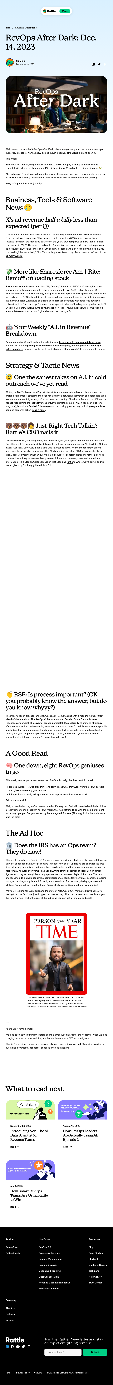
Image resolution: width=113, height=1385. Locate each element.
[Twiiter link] (23, 1346)
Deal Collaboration (49, 1276)
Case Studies (96, 1253)
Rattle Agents (13, 1253)
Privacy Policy (23, 1373)
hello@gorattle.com (87, 1044)
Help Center (95, 1276)
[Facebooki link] (18, 1346)
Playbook (93, 1259)
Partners (10, 1314)
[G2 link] (12, 1346)
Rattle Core (12, 1247)
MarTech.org (24, 392)
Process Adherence (49, 1253)
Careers (10, 1320)
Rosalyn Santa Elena (76, 719)
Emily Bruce (75, 806)
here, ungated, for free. (59, 813)
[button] (64, 11)
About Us (10, 1308)
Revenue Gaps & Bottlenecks (54, 1282)
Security (38, 1373)
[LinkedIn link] (28, 1346)
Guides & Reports (98, 1265)
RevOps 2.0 (45, 1247)
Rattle (70, 461)
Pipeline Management (50, 1259)
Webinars (94, 1270)
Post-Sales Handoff (49, 1288)
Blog (91, 1247)
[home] (49, 11)
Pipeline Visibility (48, 1265)
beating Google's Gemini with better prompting (45, 345)
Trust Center (95, 1282)
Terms (8, 1373)
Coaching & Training (50, 1270)
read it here (38, 409)
